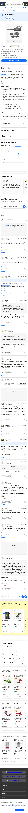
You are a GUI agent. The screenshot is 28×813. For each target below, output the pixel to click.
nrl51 (5, 403)
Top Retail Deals (17, 7)
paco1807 (7, 379)
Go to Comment (6, 192)
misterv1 (6, 557)
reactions (7, 425)
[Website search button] (22, 4)
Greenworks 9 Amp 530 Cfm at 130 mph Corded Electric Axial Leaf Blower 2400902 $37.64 (7, 686)
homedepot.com (6, 285)
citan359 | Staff (23, 113)
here (26, 185)
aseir (5, 482)
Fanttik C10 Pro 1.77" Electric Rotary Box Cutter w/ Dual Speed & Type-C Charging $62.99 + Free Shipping (18, 621)
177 (4, 631)
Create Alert (10, 18)
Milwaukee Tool (8, 663)
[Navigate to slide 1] (13, 41)
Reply (9, 249)
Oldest (17, 216)
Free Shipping (8, 646)
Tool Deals (25, 7)
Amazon (4, 628)
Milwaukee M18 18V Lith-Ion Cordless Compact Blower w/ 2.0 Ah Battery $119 (18, 686)
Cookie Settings (9, 809)
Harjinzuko (7, 508)
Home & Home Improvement (9, 651)
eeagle (6, 461)
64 (4, 46)
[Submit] (3, 219)
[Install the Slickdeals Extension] (14, 772)
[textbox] (12, 206)
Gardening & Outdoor (9, 655)
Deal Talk (13, 10)
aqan (5, 357)
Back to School (8, 7)
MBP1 (5, 439)
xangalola (7, 524)
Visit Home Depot (14, 60)
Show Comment (22, 383)
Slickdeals (3, 10)
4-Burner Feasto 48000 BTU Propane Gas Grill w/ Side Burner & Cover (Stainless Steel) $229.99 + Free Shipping (18, 751)
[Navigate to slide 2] (14, 41)
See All (24, 604)
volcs (5, 257)
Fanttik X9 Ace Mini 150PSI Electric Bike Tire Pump (6, 621)
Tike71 (7, 180)
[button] (7, 47)
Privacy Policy (13, 805)
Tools (20, 659)
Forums (8, 10)
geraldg (25, 123)
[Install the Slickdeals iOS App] (14, 780)
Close (19, 809)
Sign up (6, 225)
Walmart (4, 694)
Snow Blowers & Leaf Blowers (9, 659)
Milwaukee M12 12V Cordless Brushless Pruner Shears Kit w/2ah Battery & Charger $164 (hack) (18, 719)
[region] (14, 806)
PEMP (5, 276)
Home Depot (4, 74)
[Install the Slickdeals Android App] (14, 776)
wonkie (6, 300)
